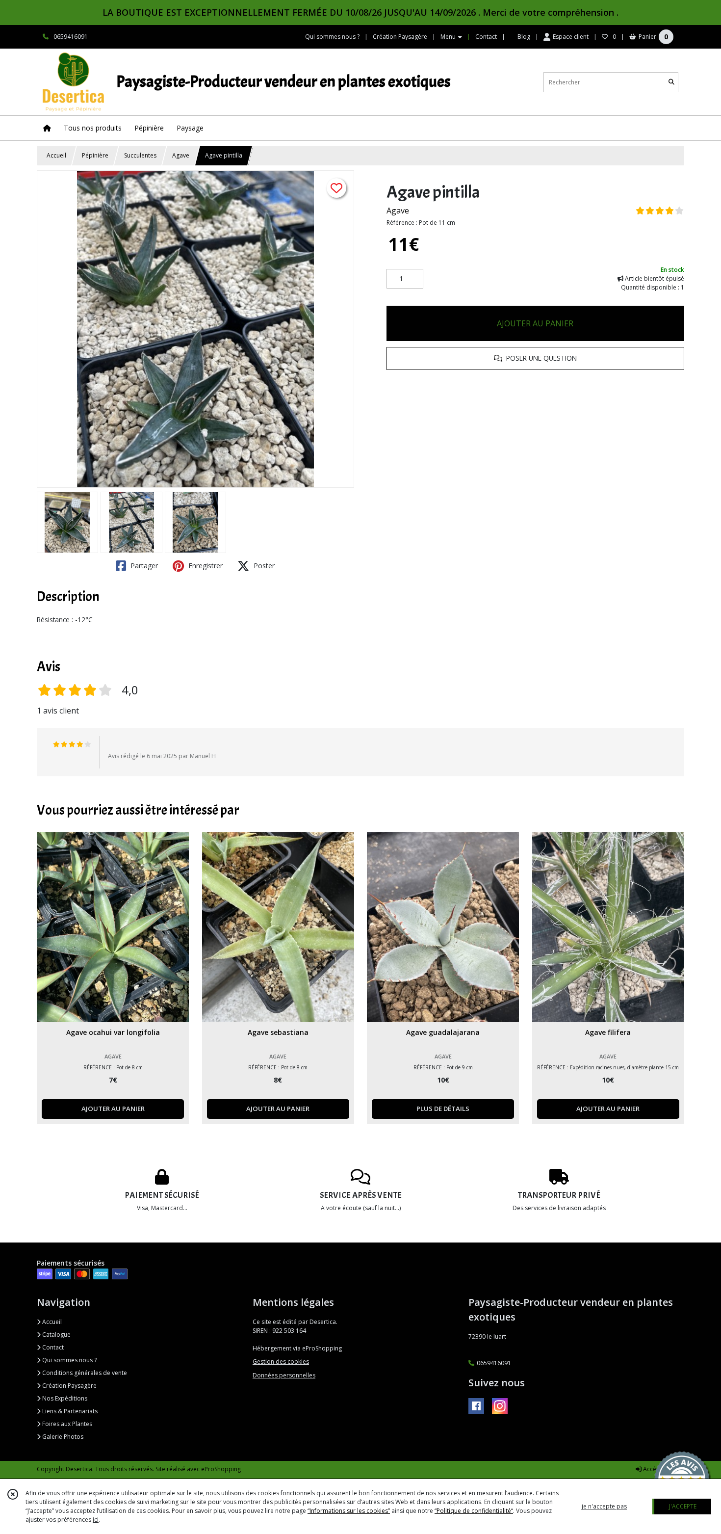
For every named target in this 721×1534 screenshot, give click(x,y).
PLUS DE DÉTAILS (442, 1108)
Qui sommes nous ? (69, 1360)
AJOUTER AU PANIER (535, 323)
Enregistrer (204, 565)
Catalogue (56, 1334)
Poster (263, 565)
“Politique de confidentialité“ (474, 1511)
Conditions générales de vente (84, 1373)
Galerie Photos (62, 1436)
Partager (143, 565)
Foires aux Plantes (66, 1424)
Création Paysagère (69, 1385)
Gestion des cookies (281, 1361)
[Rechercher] (671, 82)
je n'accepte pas (604, 1506)
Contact (486, 36)
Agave (180, 155)
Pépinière (95, 155)
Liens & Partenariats (69, 1411)
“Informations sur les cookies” (349, 1511)
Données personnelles (284, 1375)
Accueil (56, 155)
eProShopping (221, 1469)
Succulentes (140, 155)
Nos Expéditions (64, 1398)
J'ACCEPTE (682, 1506)
